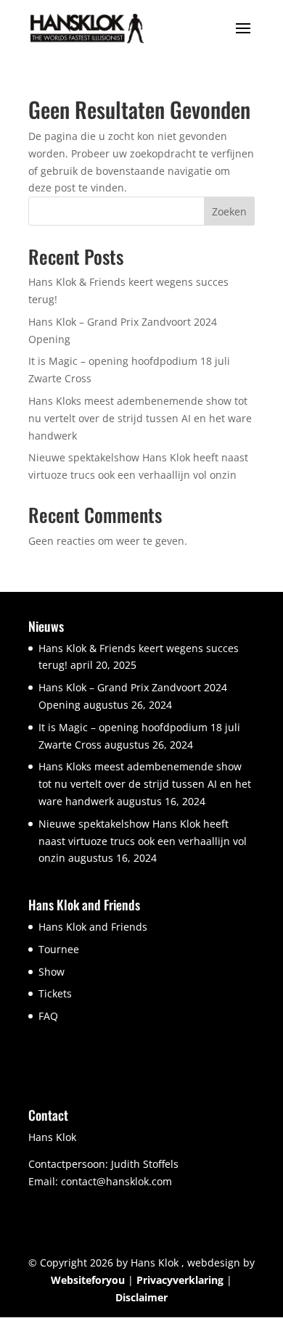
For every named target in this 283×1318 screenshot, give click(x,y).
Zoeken (229, 211)
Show (51, 972)
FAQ (48, 1016)
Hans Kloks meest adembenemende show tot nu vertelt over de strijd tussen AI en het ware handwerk (140, 418)
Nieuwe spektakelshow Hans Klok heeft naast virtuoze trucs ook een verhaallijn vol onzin (142, 841)
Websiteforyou (88, 1280)
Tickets (55, 993)
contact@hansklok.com (116, 1181)
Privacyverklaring (179, 1280)
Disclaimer (141, 1297)
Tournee (58, 949)
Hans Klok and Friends (92, 927)
